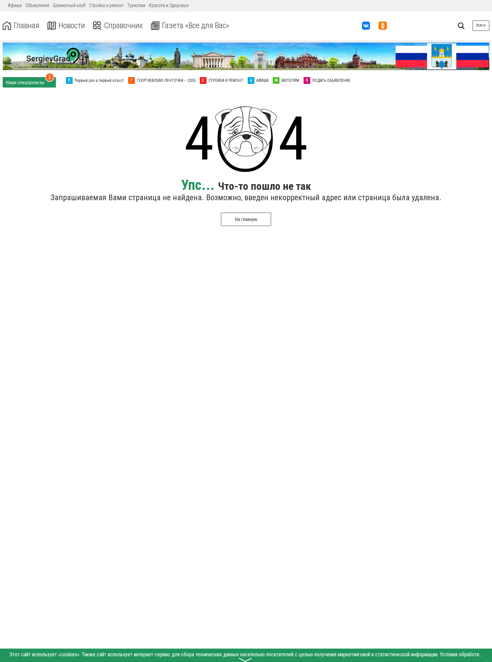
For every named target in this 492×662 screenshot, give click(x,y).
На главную (246, 219)
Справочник (123, 25)
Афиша (15, 5)
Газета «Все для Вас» (195, 25)
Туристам (136, 5)
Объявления (37, 5)
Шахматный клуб (69, 5)
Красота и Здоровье (168, 5)
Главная (26, 25)
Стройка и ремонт (106, 5)
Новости (72, 25)
